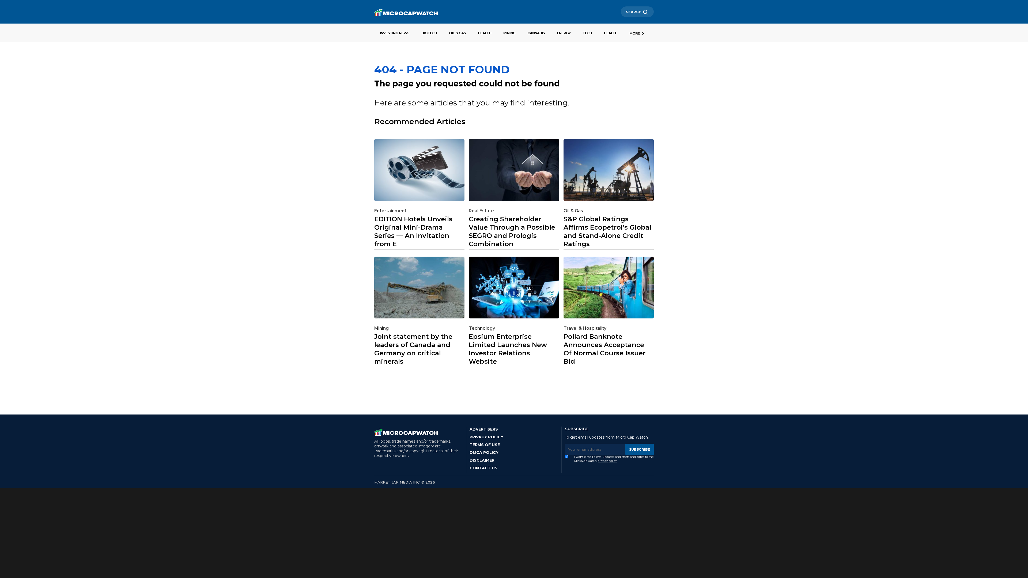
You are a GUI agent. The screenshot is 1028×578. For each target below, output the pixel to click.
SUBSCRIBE (639, 449)
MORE (634, 33)
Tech (587, 33)
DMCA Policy (484, 452)
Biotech (429, 33)
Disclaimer (482, 460)
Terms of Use (485, 444)
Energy (563, 33)
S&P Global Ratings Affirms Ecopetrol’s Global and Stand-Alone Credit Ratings (607, 231)
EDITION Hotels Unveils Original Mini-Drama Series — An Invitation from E (413, 231)
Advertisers (484, 429)
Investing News (394, 33)
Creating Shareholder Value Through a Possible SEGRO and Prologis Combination (512, 231)
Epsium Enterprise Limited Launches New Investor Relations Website (508, 349)
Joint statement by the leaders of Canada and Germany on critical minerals (413, 349)
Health (484, 33)
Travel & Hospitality (585, 328)
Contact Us (483, 468)
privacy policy (607, 461)
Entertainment (390, 210)
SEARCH (633, 12)
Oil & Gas (457, 33)
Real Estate (481, 210)
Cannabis (536, 33)
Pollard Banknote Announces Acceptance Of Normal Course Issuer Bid (604, 349)
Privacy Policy (486, 437)
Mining (509, 33)
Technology (482, 328)
